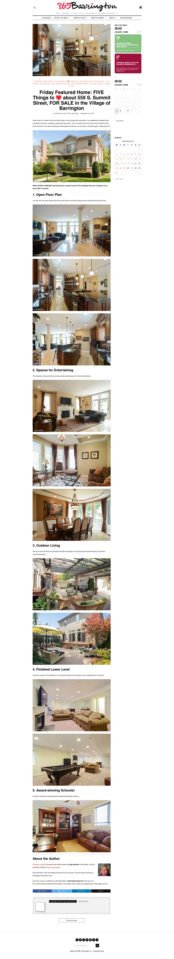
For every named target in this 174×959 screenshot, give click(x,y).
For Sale (74, 81)
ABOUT (112, 18)
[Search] (116, 28)
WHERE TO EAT (80, 18)
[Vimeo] (93, 939)
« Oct (116, 179)
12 (128, 159)
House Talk (99, 81)
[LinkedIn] (87, 939)
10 (120, 159)
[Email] (96, 939)
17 (120, 163)
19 (128, 163)
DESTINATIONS (126, 18)
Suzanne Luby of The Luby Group (67, 113)
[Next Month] (140, 32)
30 (117, 172)
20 (132, 163)
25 (124, 168)
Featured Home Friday (43, 81)
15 (139, 159)
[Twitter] (80, 939)
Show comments (71, 920)
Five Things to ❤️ (62, 81)
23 (117, 168)
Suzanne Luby (38, 864)
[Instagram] (83, 939)
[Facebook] (77, 939)
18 (124, 163)
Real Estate (45, 84)
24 (120, 168)
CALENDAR (46, 18)
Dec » (122, 179)
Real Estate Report (79, 84)
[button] (72, 156)
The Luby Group (96, 84)
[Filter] (120, 28)
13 (132, 159)
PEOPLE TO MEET (61, 18)
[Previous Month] (138, 32)
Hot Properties (86, 81)
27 (132, 168)
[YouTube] (90, 939)
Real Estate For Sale (61, 84)
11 (124, 159)
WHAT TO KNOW (97, 18)
